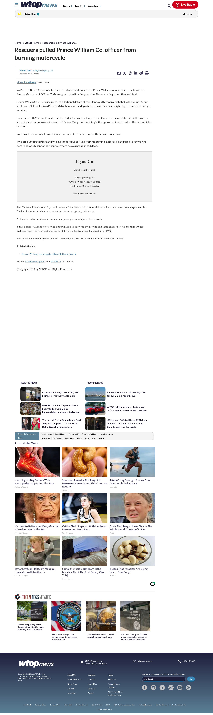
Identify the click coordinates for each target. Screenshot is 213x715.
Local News (60, 434)
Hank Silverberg (26, 82)
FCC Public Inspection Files (124, 705)
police (101, 438)
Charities (91, 688)
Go (191, 679)
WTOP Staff (26, 70)
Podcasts (112, 679)
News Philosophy (75, 679)
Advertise (72, 693)
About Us (71, 675)
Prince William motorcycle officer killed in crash (48, 253)
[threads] (188, 687)
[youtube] (179, 687)
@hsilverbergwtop (35, 261)
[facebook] (144, 687)
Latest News (46, 434)
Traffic (79, 6)
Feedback (27, 705)
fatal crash (57, 438)
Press (110, 675)
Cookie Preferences (104, 709)
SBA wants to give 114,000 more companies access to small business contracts (134, 637)
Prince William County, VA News (83, 434)
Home (18, 42)
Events (90, 693)
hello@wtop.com (144, 661)
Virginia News (107, 434)
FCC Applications (145, 705)
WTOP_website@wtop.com (42, 71)
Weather (93, 6)
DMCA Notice (97, 705)
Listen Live (30, 14)
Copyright (68, 705)
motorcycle (90, 438)
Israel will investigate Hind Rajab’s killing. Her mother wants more (60, 394)
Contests (91, 675)
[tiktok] (171, 687)
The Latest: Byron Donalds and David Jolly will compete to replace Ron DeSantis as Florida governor (62, 423)
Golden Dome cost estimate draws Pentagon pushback (100, 635)
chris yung (45, 438)
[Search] (169, 6)
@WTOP (56, 261)
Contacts (91, 679)
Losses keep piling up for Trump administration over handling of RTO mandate (31, 627)
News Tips (92, 684)
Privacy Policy (40, 705)
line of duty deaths (73, 438)
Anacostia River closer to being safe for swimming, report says (126, 394)
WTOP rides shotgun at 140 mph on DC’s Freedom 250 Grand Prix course (126, 409)
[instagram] (153, 687)
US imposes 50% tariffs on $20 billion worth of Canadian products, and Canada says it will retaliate (127, 423)
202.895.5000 (188, 661)
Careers (71, 688)
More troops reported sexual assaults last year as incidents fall (65, 637)
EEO (108, 705)
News (66, 6)
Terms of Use (55, 705)
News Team (72, 684)
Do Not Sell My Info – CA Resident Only (171, 705)
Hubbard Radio (82, 705)
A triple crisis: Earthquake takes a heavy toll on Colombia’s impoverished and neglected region (61, 408)
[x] (162, 687)
